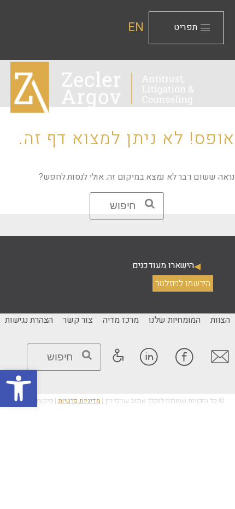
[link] (18, 388)
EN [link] (136, 27)
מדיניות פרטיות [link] (79, 401)
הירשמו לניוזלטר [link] (182, 283)
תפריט (186, 27)
